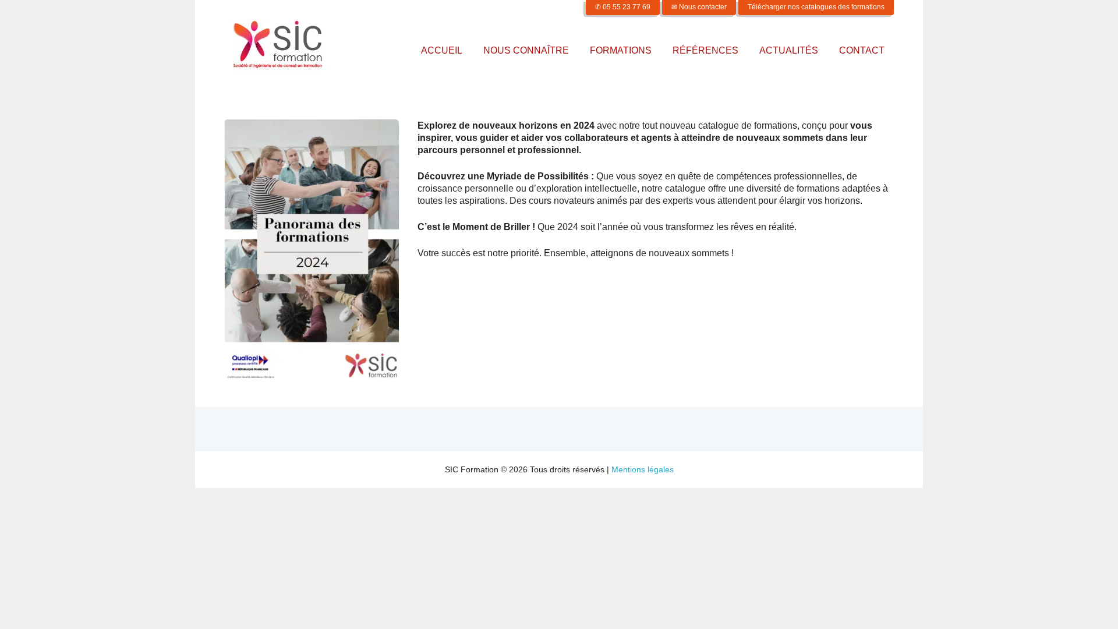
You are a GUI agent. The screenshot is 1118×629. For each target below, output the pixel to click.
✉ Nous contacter (699, 7)
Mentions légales (642, 469)
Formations (621, 50)
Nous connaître (526, 50)
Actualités (788, 50)
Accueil (441, 50)
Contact (862, 50)
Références (705, 50)
